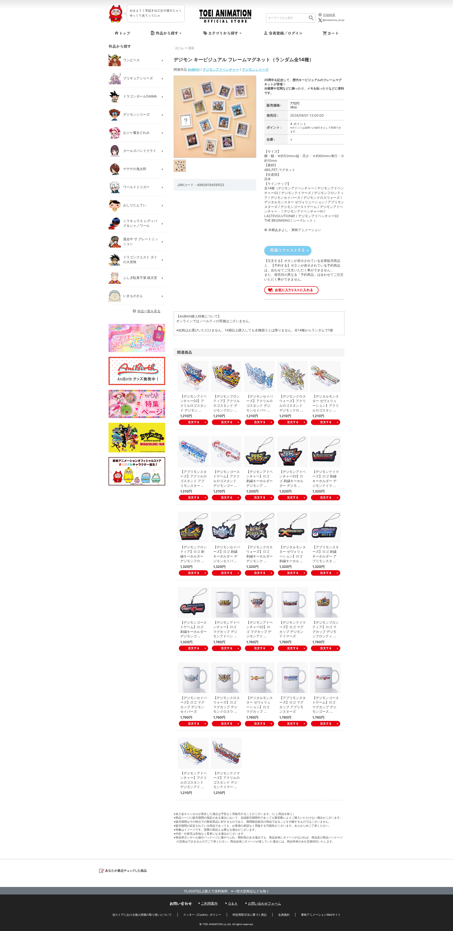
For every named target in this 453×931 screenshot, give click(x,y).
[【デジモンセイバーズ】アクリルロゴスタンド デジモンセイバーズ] (259, 376)
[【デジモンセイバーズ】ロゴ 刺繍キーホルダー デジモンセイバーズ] (226, 527)
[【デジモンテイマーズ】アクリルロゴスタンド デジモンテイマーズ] (226, 753)
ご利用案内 (209, 903)
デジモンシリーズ (255, 69)
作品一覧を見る (148, 311)
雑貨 (191, 47)
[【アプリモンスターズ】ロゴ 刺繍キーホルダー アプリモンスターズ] (325, 527)
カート (333, 33)
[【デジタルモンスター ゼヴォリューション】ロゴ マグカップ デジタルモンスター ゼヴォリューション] (259, 678)
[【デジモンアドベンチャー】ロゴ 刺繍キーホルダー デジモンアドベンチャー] (259, 452)
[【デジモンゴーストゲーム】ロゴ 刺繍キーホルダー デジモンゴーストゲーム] (193, 602)
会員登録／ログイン (286, 33)
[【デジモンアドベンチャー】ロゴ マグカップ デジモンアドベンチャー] (226, 602)
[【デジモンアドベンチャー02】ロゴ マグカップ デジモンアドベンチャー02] (259, 602)
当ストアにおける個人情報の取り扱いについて (142, 914)
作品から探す (167, 33)
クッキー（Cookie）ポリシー (202, 914)
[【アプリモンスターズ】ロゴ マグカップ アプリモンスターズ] (292, 678)
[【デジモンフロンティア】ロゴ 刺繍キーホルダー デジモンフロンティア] (193, 527)
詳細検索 (329, 15)
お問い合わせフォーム (264, 903)
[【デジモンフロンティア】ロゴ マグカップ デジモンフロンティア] (325, 602)
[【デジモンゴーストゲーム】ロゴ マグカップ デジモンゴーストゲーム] (325, 678)
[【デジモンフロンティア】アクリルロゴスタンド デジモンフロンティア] (226, 376)
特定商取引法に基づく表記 (250, 914)
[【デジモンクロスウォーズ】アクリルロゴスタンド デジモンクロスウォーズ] (292, 376)
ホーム (179, 47)
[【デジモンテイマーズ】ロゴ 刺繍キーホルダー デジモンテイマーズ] (325, 452)
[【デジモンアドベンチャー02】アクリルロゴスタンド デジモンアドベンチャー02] (193, 376)
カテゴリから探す (223, 33)
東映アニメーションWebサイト (321, 914)
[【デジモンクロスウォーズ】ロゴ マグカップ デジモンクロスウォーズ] (226, 678)
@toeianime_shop (333, 20)
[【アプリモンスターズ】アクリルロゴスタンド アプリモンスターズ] (193, 452)
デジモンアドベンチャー (221, 69)
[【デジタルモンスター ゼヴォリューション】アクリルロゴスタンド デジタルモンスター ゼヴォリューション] (325, 376)
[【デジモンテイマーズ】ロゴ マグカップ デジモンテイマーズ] (292, 602)
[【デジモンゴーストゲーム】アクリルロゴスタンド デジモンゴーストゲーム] (226, 452)
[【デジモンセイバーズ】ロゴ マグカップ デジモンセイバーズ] (193, 678)
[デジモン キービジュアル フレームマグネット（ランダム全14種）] (180, 166)
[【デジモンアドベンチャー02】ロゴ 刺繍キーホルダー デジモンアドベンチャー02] (292, 452)
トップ (124, 33)
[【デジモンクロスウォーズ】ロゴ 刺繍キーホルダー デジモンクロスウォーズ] (259, 527)
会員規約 (283, 914)
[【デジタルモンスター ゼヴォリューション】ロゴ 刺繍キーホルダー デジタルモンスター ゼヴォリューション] (292, 527)
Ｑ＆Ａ (233, 903)
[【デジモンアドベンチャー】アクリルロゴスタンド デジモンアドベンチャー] (193, 753)
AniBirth (194, 69)
